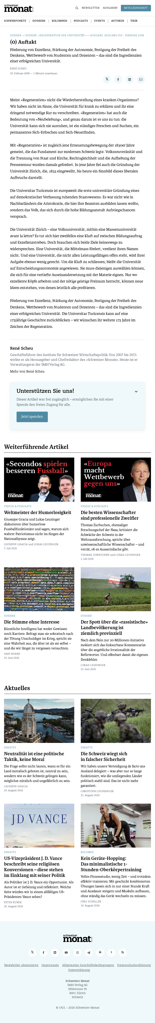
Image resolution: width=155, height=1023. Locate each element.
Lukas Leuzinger (46, 544)
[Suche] (77, 8)
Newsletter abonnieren (21, 965)
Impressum (50, 965)
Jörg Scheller (91, 902)
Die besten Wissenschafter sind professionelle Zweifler (110, 515)
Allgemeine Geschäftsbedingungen (88, 965)
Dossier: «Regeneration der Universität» (55, 35)
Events (99, 21)
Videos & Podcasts (17, 506)
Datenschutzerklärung (134, 965)
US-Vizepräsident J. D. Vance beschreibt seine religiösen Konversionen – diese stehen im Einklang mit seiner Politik (34, 867)
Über (134, 21)
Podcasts (81, 21)
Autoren (117, 21)
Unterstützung (79, 970)
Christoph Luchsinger (97, 791)
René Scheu (18, 69)
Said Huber (12, 654)
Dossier (15, 35)
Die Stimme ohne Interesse (32, 622)
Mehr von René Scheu (27, 371)
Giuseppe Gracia (16, 544)
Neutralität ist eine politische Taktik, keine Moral (34, 756)
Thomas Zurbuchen (95, 555)
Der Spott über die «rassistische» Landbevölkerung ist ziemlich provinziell (114, 627)
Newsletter (91, 8)
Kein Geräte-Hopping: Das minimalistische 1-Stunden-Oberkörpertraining (111, 864)
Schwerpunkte (15, 21)
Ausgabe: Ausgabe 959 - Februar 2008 (117, 35)
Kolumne (87, 852)
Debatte (10, 748)
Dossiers (38, 21)
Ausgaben (110, 8)
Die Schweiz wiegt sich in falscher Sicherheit (104, 756)
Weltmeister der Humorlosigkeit (37, 512)
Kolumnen (59, 21)
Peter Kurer (13, 902)
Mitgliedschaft (136, 8)
